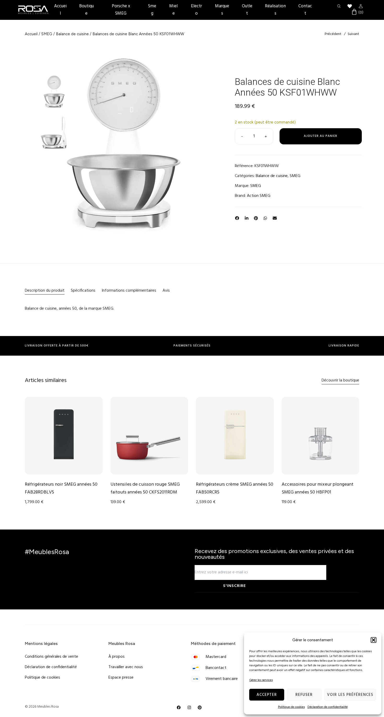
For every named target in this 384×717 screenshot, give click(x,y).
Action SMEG (258, 195)
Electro (196, 10)
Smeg (152, 10)
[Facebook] (179, 708)
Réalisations (275, 10)
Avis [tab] (166, 290)
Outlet (247, 10)
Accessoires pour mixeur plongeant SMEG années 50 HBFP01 (317, 488)
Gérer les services (261, 680)
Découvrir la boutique (340, 380)
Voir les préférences (350, 695)
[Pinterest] (200, 708)
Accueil (60, 10)
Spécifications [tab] (83, 290)
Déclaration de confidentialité (327, 707)
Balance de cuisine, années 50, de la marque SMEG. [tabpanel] (69, 308)
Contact (305, 10)
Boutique (86, 10)
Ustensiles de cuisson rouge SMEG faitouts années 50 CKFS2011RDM (145, 488)
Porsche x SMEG (121, 10)
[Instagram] (189, 708)
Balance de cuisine (72, 34)
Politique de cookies (291, 707)
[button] (373, 640)
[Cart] (357, 12)
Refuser (304, 695)
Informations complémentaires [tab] (129, 290)
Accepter (267, 695)
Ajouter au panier (320, 136)
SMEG (46, 34)
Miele (173, 10)
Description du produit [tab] (45, 290)
